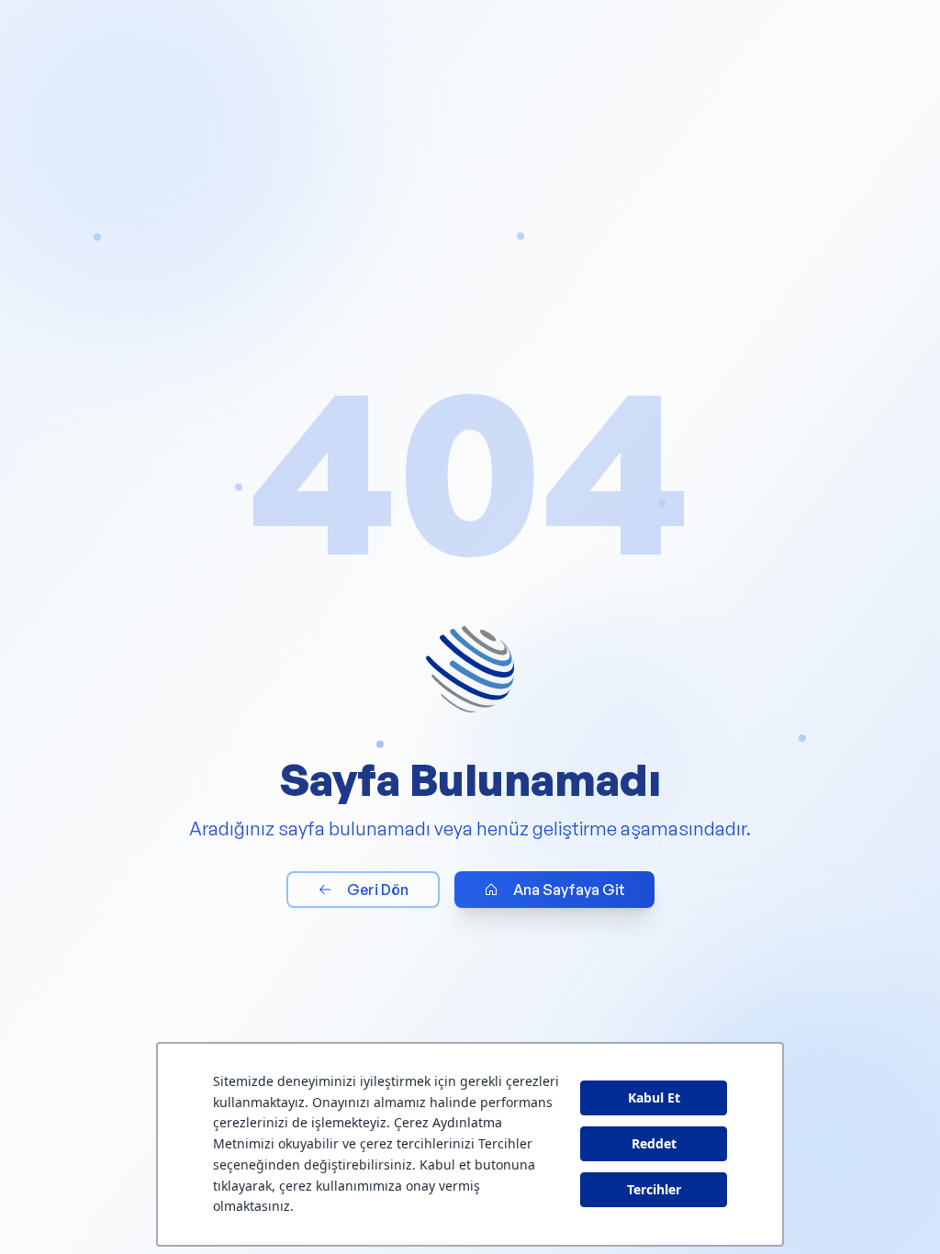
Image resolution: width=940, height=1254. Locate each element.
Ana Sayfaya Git (569, 889)
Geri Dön (377, 889)
